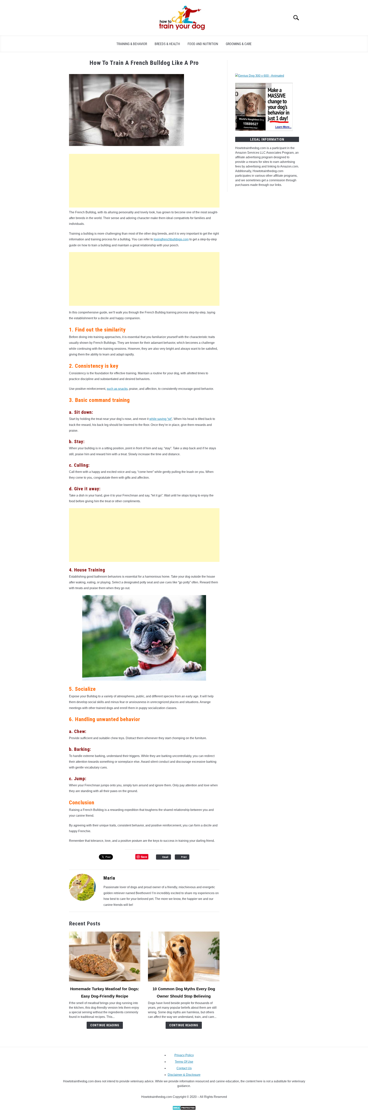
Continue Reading (104, 1025)
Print (184, 857)
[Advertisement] (144, 181)
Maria (109, 878)
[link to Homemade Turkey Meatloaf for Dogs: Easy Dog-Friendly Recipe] (104, 956)
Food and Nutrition (203, 44)
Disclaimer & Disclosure (184, 1074)
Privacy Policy (184, 1055)
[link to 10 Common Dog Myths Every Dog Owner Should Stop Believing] (183, 956)
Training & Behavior (131, 44)
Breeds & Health (167, 44)
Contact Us (184, 1068)
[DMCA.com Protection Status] (184, 1109)
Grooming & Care (239, 44)
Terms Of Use (184, 1061)
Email (165, 857)
